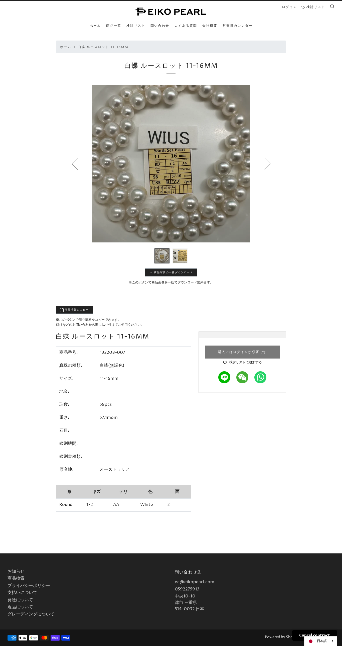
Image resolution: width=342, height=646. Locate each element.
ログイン (289, 7)
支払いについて (22, 593)
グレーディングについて (31, 614)
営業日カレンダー (238, 26)
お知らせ (16, 571)
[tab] (161, 255)
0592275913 (187, 589)
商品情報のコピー (76, 309)
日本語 (322, 641)
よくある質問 (186, 26)
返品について (20, 607)
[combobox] (320, 641)
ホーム (95, 26)
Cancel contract (314, 635)
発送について (20, 600)
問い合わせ (159, 26)
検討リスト (135, 26)
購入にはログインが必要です (242, 352)
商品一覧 (113, 26)
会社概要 (209, 26)
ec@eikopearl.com (194, 582)
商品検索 (16, 578)
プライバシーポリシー (29, 586)
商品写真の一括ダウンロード (173, 272)
